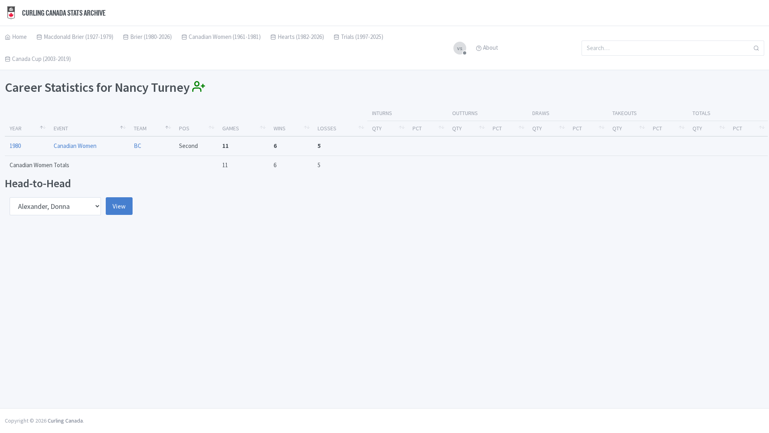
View (119, 206)
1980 (15, 146)
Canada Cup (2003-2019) (41, 59)
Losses (327, 128)
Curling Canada (65, 420)
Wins (280, 128)
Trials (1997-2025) (362, 36)
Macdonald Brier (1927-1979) (78, 36)
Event (61, 128)
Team (140, 128)
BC (137, 146)
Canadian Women (75, 146)
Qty (377, 128)
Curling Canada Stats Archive (63, 13)
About (490, 47)
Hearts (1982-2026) (301, 36)
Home (19, 36)
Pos (184, 128)
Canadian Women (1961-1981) (225, 36)
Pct (417, 128)
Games (230, 128)
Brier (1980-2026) (151, 36)
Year (16, 128)
